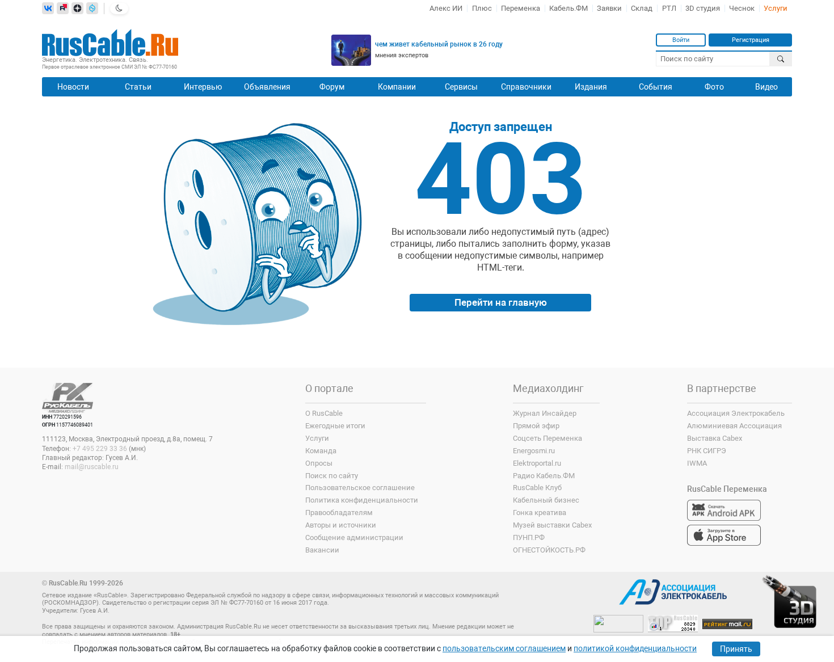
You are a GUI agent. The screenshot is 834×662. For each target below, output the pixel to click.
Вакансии (322, 550)
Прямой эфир (536, 425)
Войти (680, 40)
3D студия (702, 8)
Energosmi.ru (534, 450)
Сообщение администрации (354, 537)
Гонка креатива (539, 512)
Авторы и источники (340, 525)
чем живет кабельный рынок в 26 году (439, 44)
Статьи (138, 86)
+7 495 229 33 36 (100, 449)
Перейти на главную (500, 302)
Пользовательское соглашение (360, 487)
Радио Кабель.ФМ (544, 475)
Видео (766, 86)
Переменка (520, 8)
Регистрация (750, 40)
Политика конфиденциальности (361, 500)
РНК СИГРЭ (706, 450)
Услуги (775, 8)
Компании (397, 86)
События (655, 86)
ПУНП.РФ (529, 537)
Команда (320, 450)
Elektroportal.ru (537, 463)
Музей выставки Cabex (552, 525)
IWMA (697, 463)
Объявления (267, 86)
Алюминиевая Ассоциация (734, 425)
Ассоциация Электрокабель (736, 413)
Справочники (526, 86)
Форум (331, 86)
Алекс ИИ (445, 8)
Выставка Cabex (714, 438)
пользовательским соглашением (504, 648)
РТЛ (669, 8)
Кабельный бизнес (546, 500)
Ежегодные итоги (335, 425)
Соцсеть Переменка (547, 438)
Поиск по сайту (331, 475)
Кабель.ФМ (568, 8)
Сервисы (461, 86)
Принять (736, 648)
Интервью (203, 86)
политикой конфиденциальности (635, 648)
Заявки (609, 8)
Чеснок (742, 8)
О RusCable (324, 413)
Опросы (318, 463)
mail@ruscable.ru (92, 467)
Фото (714, 86)
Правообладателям (339, 512)
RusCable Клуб (537, 487)
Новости (73, 86)
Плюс (482, 8)
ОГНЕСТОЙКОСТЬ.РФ (549, 550)
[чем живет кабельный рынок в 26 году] (351, 50)
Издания (591, 86)
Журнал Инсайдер (544, 413)
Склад (641, 8)
